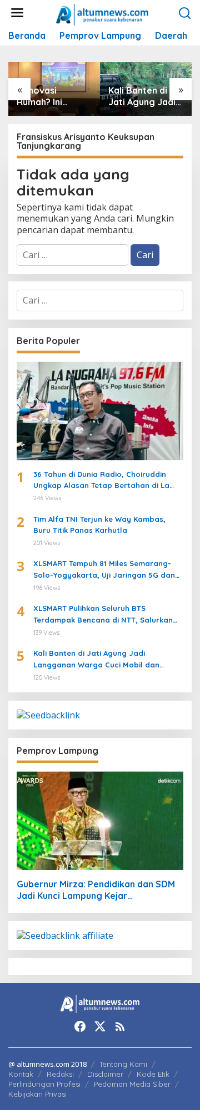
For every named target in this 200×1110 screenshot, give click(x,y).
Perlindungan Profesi (44, 1084)
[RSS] (120, 1026)
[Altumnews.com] (102, 13)
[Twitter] (100, 1026)
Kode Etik (153, 1074)
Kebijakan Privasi (37, 1094)
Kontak (20, 1074)
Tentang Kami (123, 1064)
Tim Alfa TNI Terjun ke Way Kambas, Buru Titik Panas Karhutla (99, 525)
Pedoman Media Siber (132, 1084)
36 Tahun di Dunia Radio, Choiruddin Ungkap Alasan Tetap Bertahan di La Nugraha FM (101, 481)
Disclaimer (105, 1074)
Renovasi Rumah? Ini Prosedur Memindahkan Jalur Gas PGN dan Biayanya (47, 96)
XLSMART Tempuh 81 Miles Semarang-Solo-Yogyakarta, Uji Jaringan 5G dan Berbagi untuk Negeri (104, 570)
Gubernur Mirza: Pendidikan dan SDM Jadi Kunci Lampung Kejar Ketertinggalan (96, 890)
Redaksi (60, 1074)
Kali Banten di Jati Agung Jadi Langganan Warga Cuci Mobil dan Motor (143, 96)
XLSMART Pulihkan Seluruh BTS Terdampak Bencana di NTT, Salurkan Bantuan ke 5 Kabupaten (103, 615)
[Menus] (17, 13)
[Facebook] (80, 1026)
